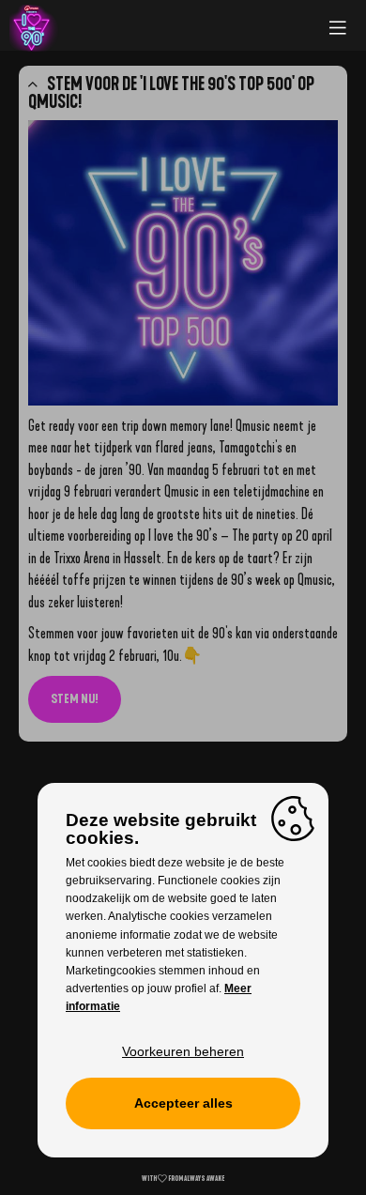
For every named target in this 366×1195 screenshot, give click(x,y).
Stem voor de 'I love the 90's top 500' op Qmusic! (171, 93)
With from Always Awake (183, 1178)
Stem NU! (75, 699)
